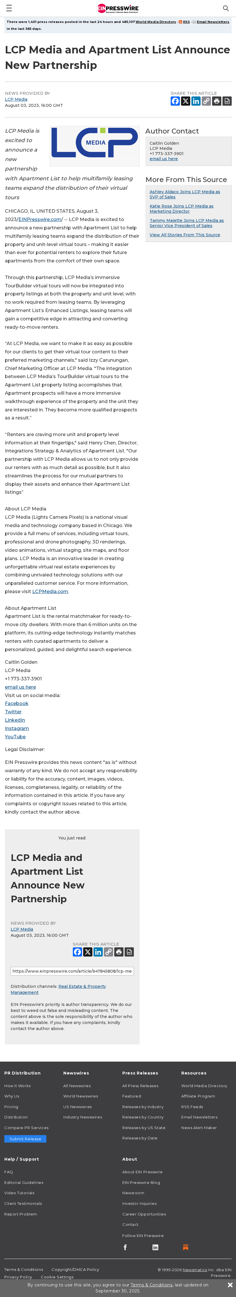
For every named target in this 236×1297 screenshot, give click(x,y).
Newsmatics (195, 1269)
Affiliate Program (198, 1096)
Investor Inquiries (139, 1203)
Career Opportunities (144, 1214)
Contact (130, 1224)
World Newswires (80, 1096)
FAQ (8, 1172)
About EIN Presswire (142, 1172)
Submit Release (25, 1139)
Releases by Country (143, 1117)
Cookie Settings (57, 1277)
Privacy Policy (18, 1277)
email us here (20, 687)
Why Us (11, 1096)
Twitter (13, 712)
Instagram (17, 728)
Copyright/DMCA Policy (75, 1269)
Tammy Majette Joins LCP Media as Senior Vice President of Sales (187, 223)
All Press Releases (140, 1085)
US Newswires (77, 1106)
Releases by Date (140, 1138)
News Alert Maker (199, 1127)
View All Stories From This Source (185, 234)
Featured (131, 1096)
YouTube (15, 737)
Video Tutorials (19, 1192)
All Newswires (77, 1085)
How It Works (17, 1085)
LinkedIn (15, 720)
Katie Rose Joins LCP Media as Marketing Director (182, 209)
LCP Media (16, 99)
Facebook (16, 703)
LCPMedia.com (50, 591)
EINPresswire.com (39, 219)
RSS (186, 22)
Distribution (16, 1117)
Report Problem (20, 1214)
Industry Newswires (82, 1117)
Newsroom (133, 1192)
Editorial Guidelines (23, 1182)
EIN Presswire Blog (141, 1182)
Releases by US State (143, 1127)
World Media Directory (156, 22)
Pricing (11, 1106)
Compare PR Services (26, 1127)
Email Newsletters (213, 22)
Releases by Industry (142, 1106)
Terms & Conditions (23, 1269)
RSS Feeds (192, 1106)
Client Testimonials (23, 1203)
